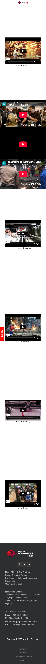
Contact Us (23, 660)
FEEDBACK (2, 334)
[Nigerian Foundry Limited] (23, 3)
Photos (23, 653)
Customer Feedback (23, 656)
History (23, 649)
